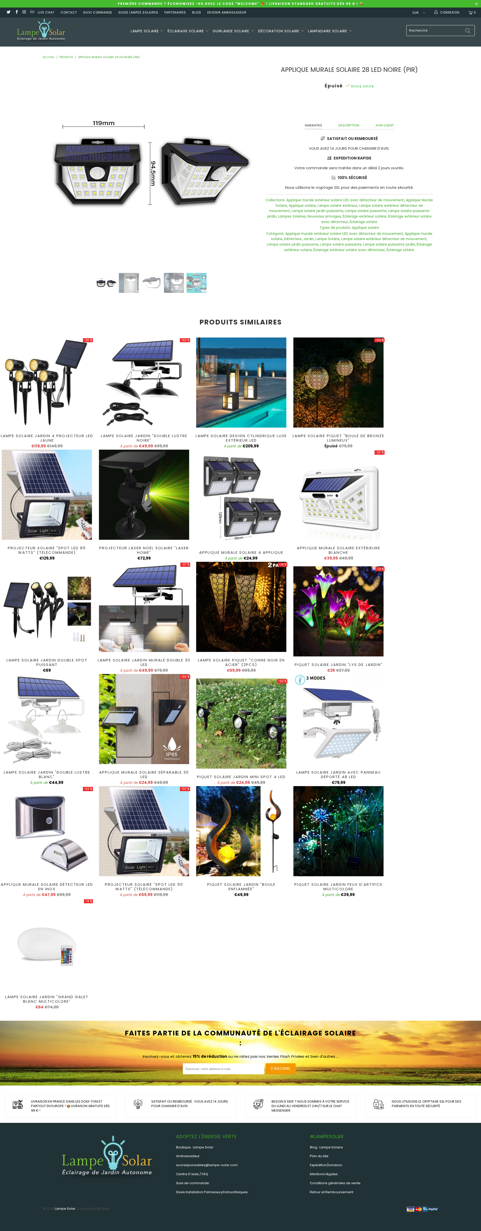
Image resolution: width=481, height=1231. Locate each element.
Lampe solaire (145, 31)
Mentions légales (324, 1174)
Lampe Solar (65, 1208)
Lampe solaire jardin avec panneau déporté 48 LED (338, 719)
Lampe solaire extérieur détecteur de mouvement (384, 239)
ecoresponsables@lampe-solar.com (207, 1165)
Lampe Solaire (327, 239)
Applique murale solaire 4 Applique (241, 499)
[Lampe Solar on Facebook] (16, 12)
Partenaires (175, 12)
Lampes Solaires (292, 216)
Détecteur (293, 239)
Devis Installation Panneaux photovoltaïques (212, 1192)
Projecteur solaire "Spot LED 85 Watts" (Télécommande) (47, 495)
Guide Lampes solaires (138, 12)
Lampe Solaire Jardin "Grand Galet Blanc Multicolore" (47, 944)
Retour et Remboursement (331, 1192)
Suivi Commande (97, 12)
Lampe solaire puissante (365, 211)
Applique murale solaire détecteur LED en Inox (47, 831)
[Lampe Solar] (41, 32)
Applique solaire (302, 205)
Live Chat (46, 12)
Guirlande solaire (232, 31)
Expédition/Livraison (326, 1165)
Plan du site (319, 1156)
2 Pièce (340, 108)
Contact (69, 12)
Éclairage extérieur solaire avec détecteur (349, 250)
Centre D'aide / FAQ (192, 1174)
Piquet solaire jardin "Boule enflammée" (241, 831)
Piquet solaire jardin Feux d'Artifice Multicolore (338, 831)
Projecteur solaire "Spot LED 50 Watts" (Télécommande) (144, 831)
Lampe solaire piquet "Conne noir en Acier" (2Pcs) (241, 607)
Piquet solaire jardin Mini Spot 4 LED (241, 723)
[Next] (248, 165)
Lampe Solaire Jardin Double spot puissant (47, 607)
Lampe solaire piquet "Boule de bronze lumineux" (338, 382)
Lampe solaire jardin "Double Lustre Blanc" (47, 719)
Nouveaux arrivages (324, 216)
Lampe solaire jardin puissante (317, 211)
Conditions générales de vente (335, 1183)
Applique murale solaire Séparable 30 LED (144, 719)
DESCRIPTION (348, 125)
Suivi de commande (192, 1183)
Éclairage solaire (186, 31)
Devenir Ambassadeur (227, 12)
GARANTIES (313, 125)
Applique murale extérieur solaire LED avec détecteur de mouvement (345, 200)
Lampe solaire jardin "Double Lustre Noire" (144, 382)
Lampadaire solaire (328, 31)
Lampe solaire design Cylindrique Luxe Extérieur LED (241, 382)
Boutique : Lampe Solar (194, 1147)
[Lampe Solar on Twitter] (8, 12)
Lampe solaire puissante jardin (389, 244)
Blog (196, 12)
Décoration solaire (279, 31)
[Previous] (54, 165)
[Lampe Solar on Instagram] (24, 12)
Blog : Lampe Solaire (326, 1147)
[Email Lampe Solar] (32, 12)
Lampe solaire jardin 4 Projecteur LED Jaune (47, 382)
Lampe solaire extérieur (337, 205)
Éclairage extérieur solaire (364, 216)
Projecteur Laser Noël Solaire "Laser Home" (144, 495)
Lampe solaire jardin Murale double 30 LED (144, 607)
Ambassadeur (188, 1156)
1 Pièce (357, 108)
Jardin (308, 239)
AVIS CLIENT (385, 125)
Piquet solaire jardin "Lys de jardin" (338, 611)
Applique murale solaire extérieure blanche (338, 495)
